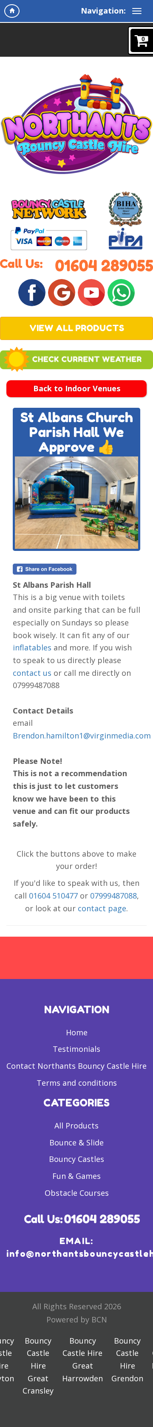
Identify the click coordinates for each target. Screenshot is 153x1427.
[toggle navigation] (137, 11)
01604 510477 (53, 895)
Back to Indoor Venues (76, 388)
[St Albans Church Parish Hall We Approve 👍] (76, 502)
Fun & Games (76, 1176)
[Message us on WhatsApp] (121, 291)
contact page (102, 908)
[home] (12, 11)
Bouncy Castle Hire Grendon (127, 1359)
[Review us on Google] (61, 291)
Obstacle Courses (77, 1193)
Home (77, 1032)
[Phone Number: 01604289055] (104, 265)
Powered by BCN (76, 1319)
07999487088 (113, 895)
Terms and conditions (77, 1083)
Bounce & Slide (76, 1142)
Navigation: (103, 11)
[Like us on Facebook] (32, 291)
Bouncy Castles (76, 1159)
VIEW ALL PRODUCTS (76, 328)
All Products (76, 1125)
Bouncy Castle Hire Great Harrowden (82, 1359)
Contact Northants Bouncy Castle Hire (76, 1066)
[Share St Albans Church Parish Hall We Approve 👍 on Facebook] (76, 569)
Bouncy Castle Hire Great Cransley (38, 1366)
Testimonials (76, 1049)
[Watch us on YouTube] (91, 291)
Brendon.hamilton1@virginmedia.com (82, 735)
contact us (32, 673)
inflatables (32, 647)
